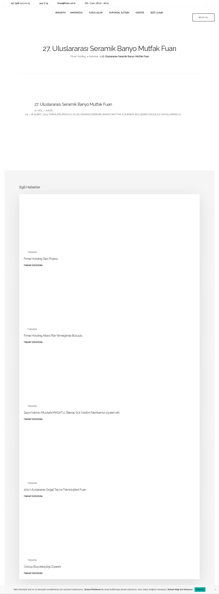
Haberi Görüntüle (33, 265)
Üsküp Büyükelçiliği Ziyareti (42, 566)
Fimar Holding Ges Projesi (41, 258)
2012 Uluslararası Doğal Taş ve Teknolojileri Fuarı (55, 489)
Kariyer (140, 12)
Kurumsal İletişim (119, 12)
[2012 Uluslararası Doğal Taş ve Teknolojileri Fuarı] (51, 456)
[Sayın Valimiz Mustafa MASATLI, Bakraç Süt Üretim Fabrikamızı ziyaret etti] (51, 380)
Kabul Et (200, 589)
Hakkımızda (76, 12)
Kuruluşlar (96, 12)
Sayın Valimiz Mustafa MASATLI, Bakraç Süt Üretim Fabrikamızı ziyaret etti (71, 412)
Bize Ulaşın (157, 12)
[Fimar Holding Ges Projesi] (51, 226)
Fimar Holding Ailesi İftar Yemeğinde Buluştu (53, 335)
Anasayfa (60, 12)
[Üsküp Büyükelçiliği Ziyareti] (51, 533)
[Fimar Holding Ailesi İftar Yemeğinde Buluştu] (51, 303)
